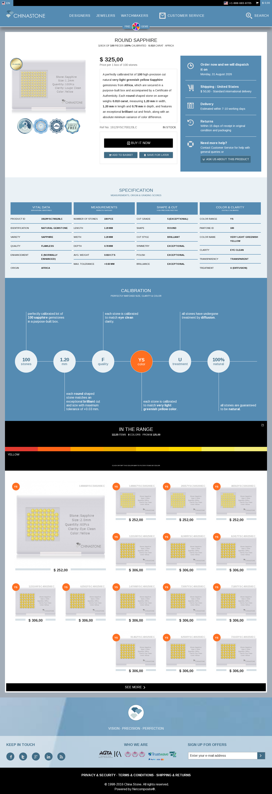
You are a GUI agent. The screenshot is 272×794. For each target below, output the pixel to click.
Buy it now (140, 143)
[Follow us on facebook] (10, 756)
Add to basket (122, 154)
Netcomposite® (143, 789)
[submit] (261, 755)
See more (134, 687)
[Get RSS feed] (61, 756)
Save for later (157, 154)
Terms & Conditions (136, 775)
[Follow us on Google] (36, 756)
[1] (263, 425)
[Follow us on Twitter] (23, 756)
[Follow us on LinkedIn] (49, 756)
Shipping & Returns (173, 775)
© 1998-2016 (114, 784)
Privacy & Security (98, 775)
